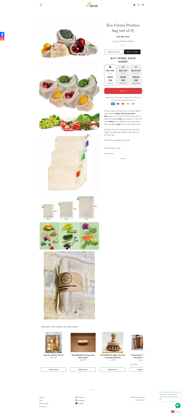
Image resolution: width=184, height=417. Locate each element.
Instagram (81, 400)
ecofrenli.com (140, 400)
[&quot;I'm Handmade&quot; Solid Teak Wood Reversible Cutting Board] (142, 342)
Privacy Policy (44, 403)
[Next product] (146, 352)
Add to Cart (53, 370)
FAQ (40, 400)
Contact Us (43, 407)
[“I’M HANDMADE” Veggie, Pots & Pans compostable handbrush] (112, 342)
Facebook (81, 397)
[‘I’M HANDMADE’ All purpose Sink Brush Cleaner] (83, 342)
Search (41, 397)
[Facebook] (2, 34)
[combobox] (142, 364)
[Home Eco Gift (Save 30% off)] (53, 342)
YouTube (81, 403)
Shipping (115, 41)
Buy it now (132, 52)
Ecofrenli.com (140, 397)
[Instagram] (2, 38)
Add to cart (123, 91)
